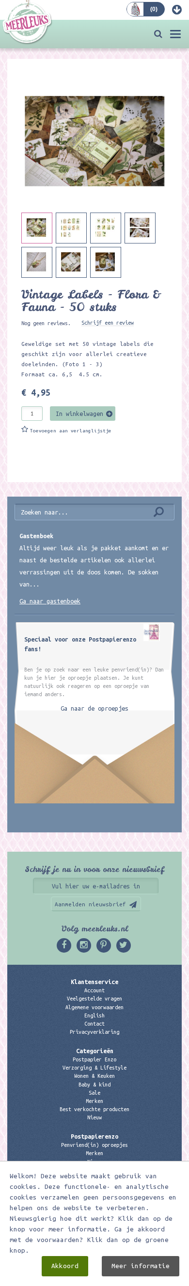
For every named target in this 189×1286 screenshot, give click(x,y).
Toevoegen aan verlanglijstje (70, 430)
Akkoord (65, 1266)
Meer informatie (140, 1266)
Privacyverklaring (94, 1032)
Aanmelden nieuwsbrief (90, 904)
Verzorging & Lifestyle (94, 1068)
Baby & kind (94, 1084)
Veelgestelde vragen (94, 998)
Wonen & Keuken (94, 1076)
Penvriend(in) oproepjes (94, 1145)
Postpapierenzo (94, 1136)
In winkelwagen (79, 413)
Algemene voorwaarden (94, 1007)
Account (94, 990)
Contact (94, 1024)
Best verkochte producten (94, 1109)
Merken (94, 1101)
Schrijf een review (107, 323)
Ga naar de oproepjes (94, 708)
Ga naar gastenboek (49, 601)
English (94, 1015)
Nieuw (94, 1117)
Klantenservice (94, 981)
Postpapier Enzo (94, 1059)
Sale (94, 1093)
